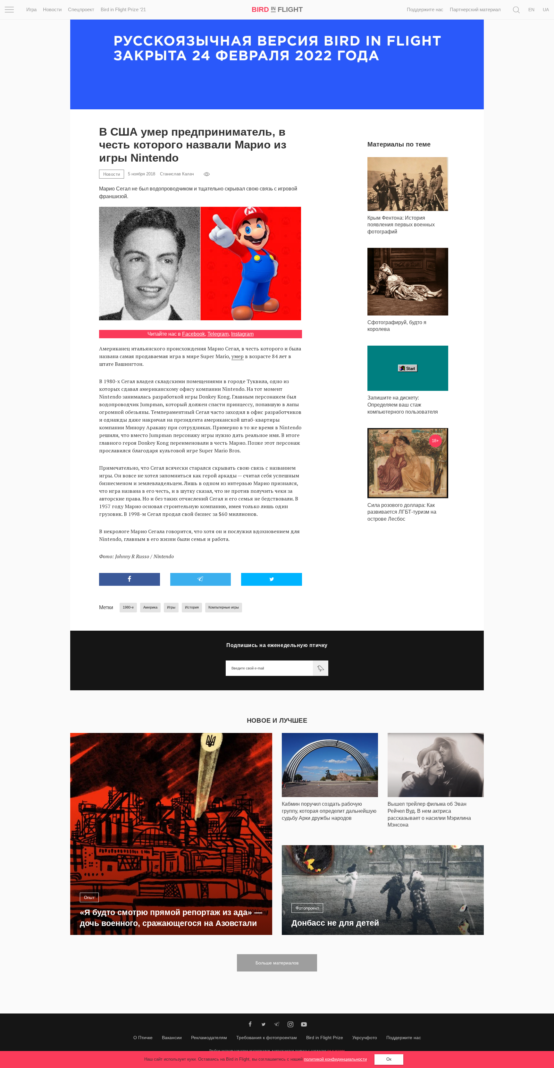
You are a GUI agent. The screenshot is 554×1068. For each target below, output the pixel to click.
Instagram (242, 334)
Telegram (218, 334)
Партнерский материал (475, 9)
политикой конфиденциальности (335, 1059)
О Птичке (143, 1037)
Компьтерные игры (223, 607)
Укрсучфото (364, 1037)
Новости (52, 9)
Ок (388, 1059)
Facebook (193, 334)
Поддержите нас (425, 9)
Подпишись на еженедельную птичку (276, 645)
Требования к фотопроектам (266, 1037)
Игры (171, 607)
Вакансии (172, 1037)
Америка (150, 607)
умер (237, 356)
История (192, 607)
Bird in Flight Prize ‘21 (123, 9)
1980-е (128, 607)
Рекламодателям (209, 1037)
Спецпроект (81, 9)
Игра (31, 9)
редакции (336, 1050)
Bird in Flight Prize (324, 1037)
